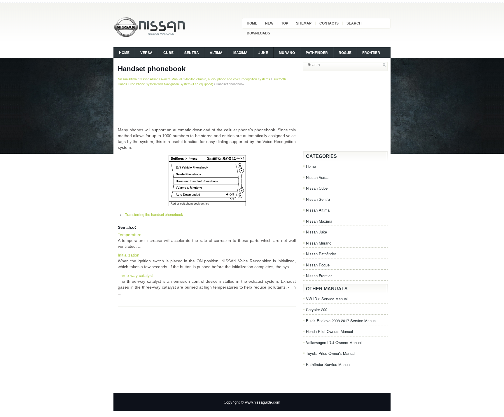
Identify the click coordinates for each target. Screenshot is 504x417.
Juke (263, 52)
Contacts (329, 23)
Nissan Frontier (319, 275)
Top (284, 23)
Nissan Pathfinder (321, 254)
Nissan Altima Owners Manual (160, 79)
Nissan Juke (316, 232)
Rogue (345, 52)
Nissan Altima (127, 79)
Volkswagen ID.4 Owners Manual (334, 342)
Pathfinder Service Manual (328, 364)
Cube (168, 52)
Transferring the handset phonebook (154, 215)
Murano (287, 52)
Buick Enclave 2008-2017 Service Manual (341, 320)
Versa (146, 52)
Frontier (371, 52)
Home (252, 23)
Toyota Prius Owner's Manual (330, 353)
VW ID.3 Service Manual (327, 298)
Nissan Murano (318, 243)
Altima (216, 52)
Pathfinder (317, 52)
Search (354, 23)
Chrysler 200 (316, 309)
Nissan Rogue (318, 265)
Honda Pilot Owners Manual (329, 331)
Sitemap (304, 23)
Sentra (191, 52)
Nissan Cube (317, 188)
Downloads (258, 33)
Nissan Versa (317, 177)
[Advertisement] (207, 106)
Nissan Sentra (318, 199)
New (269, 23)
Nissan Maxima (319, 221)
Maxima (240, 52)
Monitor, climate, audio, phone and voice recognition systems (227, 79)
